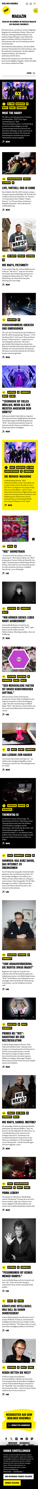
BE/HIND (11, 104)
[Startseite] (10, 3)
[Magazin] (27, 3)
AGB (24, 1445)
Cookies (31, 1445)
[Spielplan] (31, 3)
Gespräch (6, 183)
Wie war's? (12, 256)
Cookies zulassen (12, 1483)
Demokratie (21, 108)
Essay (12, 467)
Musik (10, 546)
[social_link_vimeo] (27, 1439)
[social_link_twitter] (11, 1439)
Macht (5, 108)
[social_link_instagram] (16, 1439)
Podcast (27, 179)
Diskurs (21, 805)
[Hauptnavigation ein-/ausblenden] (34, 3)
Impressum (12, 1443)
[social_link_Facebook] (6, 1439)
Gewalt (12, 108)
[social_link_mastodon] (32, 1439)
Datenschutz (7, 1471)
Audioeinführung (14, 179)
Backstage (20, 104)
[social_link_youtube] (21, 1439)
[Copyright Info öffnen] (31, 97)
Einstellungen (17, 1471)
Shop (6, 10)
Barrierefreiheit (13, 1445)
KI (27, 104)
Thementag (12, 805)
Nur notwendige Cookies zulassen (18, 1476)
